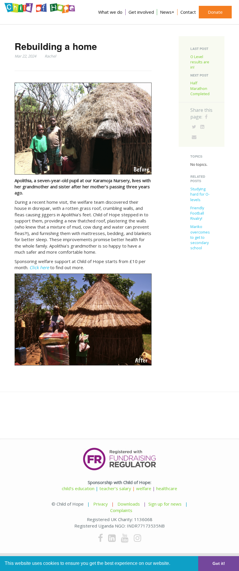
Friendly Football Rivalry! (197, 213)
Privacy (100, 504)
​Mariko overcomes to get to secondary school (200, 237)
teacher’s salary (115, 488)
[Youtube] (125, 538)
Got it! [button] (218, 563)
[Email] (194, 137)
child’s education (78, 488)
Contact (188, 12)
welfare (144, 488)
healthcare (166, 488)
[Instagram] (137, 538)
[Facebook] (206, 117)
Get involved (141, 12)
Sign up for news (165, 504)
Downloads (128, 504)
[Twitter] (194, 126)
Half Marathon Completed (200, 88)
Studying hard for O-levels (200, 194)
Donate (215, 12)
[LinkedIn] (202, 126)
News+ (167, 12)
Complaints (121, 510)
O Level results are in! (199, 62)
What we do (110, 12)
